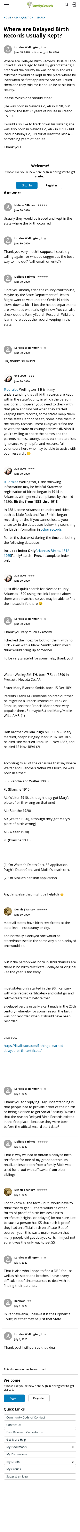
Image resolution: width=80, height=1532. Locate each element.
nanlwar (19, 1301)
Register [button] (51, 185)
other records (51, 529)
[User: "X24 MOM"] (8, 378)
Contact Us (13, 1425)
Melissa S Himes (24, 205)
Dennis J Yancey (24, 909)
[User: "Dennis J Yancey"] (8, 911)
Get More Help (16, 1439)
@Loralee (11, 389)
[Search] (66, 4)
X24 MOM (20, 376)
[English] (40, 4)
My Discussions (16, 1454)
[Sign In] (74, 4)
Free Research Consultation (24, 1432)
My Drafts (40, 1462)
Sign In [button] (27, 185)
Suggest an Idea (17, 1476)
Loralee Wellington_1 (28, 47)
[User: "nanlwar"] (8, 1303)
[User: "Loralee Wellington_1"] (8, 49)
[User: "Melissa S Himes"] (8, 207)
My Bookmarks (40, 1447)
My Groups (13, 1469)
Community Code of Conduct (25, 1417)
